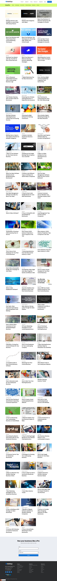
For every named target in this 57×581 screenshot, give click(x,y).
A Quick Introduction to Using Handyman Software (44, 419)
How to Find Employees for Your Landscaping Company (28, 346)
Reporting (18, 572)
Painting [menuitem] (38, 5)
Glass (22, 75)
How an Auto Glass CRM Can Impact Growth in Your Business (44, 491)
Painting (39, 191)
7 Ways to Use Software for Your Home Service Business (12, 155)
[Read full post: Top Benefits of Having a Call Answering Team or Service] (12, 224)
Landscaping (39, 95)
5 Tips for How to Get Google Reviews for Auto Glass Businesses (28, 195)
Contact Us (42, 572)
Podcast (42, 568)
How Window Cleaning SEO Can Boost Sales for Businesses (12, 98)
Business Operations (40, 133)
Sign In (45, 1)
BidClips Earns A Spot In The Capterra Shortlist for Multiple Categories (12, 136)
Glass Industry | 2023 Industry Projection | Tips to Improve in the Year (44, 233)
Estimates (18, 568)
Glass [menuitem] (13, 5)
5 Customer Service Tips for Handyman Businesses (12, 456)
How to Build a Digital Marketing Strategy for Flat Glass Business (43, 117)
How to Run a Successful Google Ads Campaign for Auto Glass (12, 269)
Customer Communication (20, 566)
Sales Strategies (40, 55)
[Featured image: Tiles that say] (12, 429)
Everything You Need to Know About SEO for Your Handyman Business (12, 437)
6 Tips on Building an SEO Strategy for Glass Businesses (12, 511)
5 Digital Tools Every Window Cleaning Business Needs (43, 474)
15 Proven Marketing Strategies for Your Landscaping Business (27, 327)
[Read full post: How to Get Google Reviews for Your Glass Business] (44, 447)
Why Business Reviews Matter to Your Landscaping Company (44, 437)
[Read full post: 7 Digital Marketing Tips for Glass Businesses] (28, 70)
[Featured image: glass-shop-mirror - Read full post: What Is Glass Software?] (12, 206)
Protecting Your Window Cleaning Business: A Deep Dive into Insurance (28, 98)
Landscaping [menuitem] (17, 5)
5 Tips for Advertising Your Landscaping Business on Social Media (12, 419)
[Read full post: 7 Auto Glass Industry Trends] (28, 484)
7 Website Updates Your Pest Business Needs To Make (28, 419)
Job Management (19, 570)
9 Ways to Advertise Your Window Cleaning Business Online (12, 474)
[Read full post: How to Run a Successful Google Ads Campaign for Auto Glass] (12, 262)
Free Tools (42, 567)
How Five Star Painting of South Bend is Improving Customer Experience (12, 401)
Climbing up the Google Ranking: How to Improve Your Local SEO (28, 155)
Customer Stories (24, 286)
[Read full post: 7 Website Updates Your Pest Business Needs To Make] (28, 411)
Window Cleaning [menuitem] (28, 5)
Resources (35, 1)
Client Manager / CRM (19, 567)
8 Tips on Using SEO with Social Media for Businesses (28, 214)
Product (22, 1)
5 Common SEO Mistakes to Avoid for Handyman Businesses (12, 530)
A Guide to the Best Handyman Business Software (27, 136)
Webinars (42, 566)
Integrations (41, 1)
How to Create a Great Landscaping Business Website (27, 401)
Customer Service (24, 191)
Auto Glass (7, 304)
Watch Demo (42, 569)
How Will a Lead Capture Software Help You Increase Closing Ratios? (44, 136)
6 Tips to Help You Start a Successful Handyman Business (28, 474)
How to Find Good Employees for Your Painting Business (43, 327)
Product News (40, 75)
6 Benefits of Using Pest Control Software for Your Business (12, 346)
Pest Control (39, 211)
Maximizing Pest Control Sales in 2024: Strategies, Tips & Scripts (44, 59)
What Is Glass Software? (12, 213)
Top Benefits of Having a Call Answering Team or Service (12, 233)
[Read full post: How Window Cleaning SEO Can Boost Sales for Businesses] (12, 90)
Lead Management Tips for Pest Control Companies (44, 214)
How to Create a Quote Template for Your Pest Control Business (43, 271)
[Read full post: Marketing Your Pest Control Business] (28, 356)
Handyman (23, 133)
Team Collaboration (19, 569)
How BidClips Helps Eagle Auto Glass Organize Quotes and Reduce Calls (28, 271)
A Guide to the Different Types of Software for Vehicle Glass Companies (28, 175)
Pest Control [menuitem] (22, 5)
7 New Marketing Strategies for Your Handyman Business (11, 492)
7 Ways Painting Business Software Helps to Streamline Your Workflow (44, 346)
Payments (18, 571)
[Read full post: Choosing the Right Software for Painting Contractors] (28, 108)
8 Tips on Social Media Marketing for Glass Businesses (27, 530)
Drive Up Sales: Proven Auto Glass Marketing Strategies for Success (43, 40)
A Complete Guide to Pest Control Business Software (11, 364)
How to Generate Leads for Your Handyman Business (12, 382)
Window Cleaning (24, 95)
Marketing (39, 37)
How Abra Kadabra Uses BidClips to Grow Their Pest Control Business (28, 289)
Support (42, 570)
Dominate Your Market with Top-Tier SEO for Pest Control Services (12, 59)
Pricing (31, 1)
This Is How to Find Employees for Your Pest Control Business (12, 253)
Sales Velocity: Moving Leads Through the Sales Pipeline (28, 308)
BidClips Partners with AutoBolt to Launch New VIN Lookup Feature (12, 22)
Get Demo (49, 1)
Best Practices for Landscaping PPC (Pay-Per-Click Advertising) (44, 98)
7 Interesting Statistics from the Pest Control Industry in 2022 (28, 253)
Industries (26, 1)
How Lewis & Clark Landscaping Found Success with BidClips (43, 401)
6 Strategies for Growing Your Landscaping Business (28, 456)
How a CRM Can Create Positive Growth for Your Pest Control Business (44, 289)
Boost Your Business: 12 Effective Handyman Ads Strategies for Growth (44, 20)
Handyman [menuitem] (33, 5)
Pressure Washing (31, 569)
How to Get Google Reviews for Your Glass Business (43, 456)
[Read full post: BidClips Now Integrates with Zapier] (28, 14)
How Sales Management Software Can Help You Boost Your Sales (12, 195)
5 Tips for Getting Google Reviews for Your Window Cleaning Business (28, 437)
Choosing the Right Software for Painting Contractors (27, 117)
